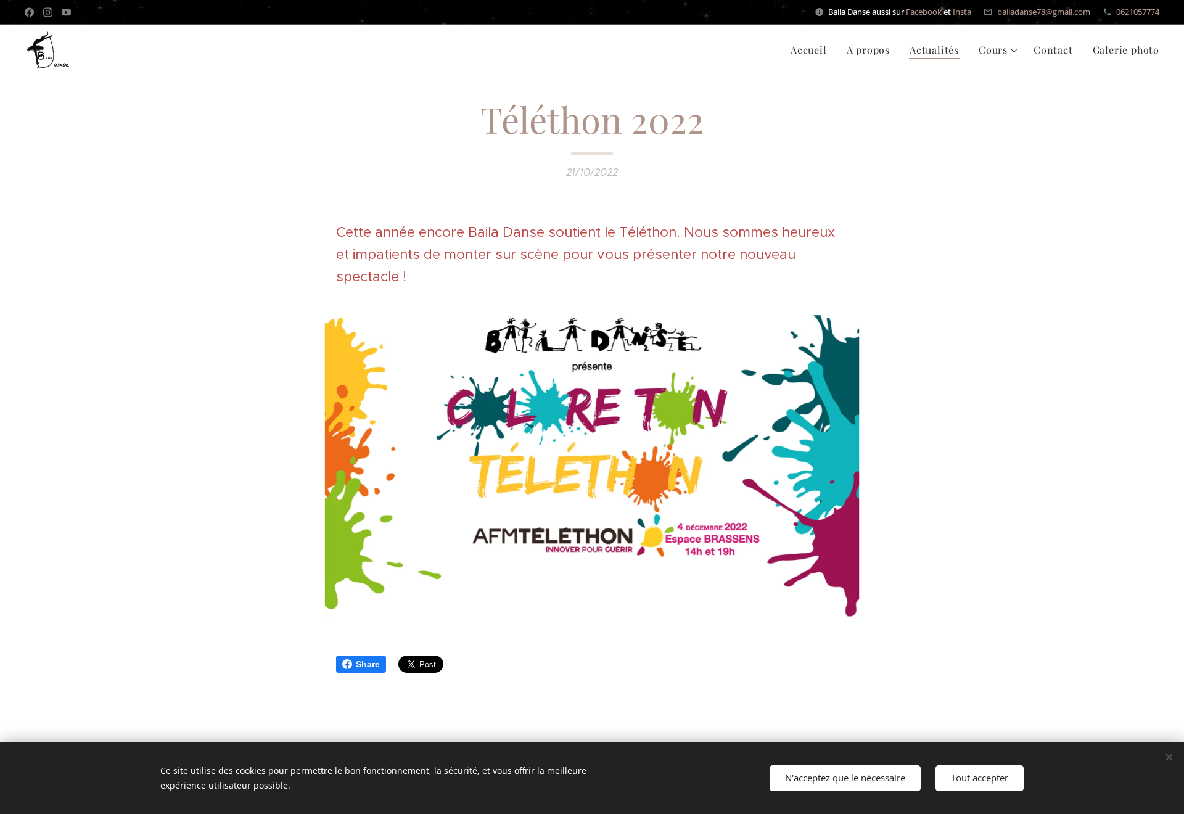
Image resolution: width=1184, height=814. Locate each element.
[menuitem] (812, 50)
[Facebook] (29, 12)
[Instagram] (48, 12)
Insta (962, 11)
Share (368, 664)
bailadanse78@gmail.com (1043, 11)
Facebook (924, 11)
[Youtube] (66, 12)
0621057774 (1137, 11)
